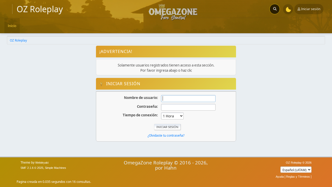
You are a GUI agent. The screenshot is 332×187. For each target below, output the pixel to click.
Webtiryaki (42, 162)
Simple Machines (55, 167)
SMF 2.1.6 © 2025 (31, 167)
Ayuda (280, 176)
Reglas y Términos (298, 176)
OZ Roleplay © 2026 (299, 162)
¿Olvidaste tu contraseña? (166, 135)
